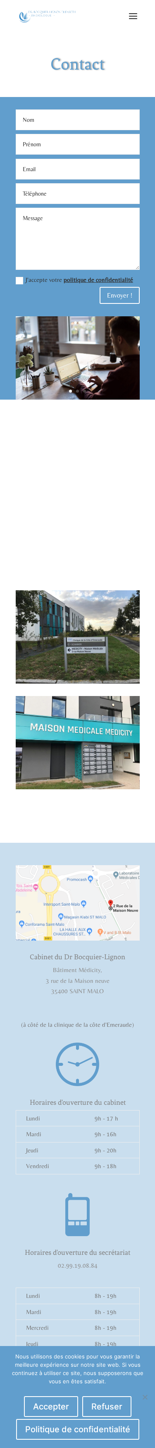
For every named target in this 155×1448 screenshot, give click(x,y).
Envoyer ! (119, 295)
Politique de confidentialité (77, 1429)
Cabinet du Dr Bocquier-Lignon (77, 957)
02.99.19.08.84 (78, 1265)
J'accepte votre (79, 279)
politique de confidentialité (98, 279)
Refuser (106, 1407)
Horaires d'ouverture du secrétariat (77, 1252)
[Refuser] (145, 1397)
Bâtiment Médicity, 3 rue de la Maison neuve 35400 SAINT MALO (78, 980)
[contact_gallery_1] (78, 397)
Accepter (51, 1407)
